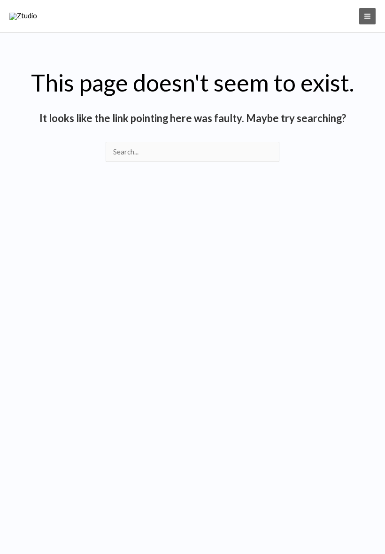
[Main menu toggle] (367, 16)
